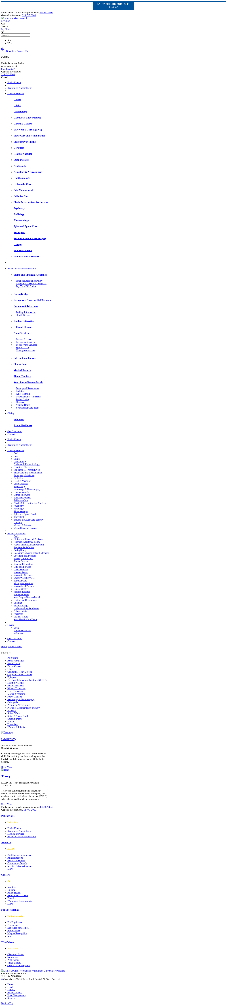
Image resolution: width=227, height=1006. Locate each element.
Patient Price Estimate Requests (31, 283)
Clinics (17, 458)
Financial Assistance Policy (29, 280)
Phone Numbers (21, 594)
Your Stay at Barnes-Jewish (27, 597)
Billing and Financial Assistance (29, 539)
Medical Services (15, 93)
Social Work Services (26, 344)
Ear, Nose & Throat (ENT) (27, 470)
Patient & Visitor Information (21, 268)
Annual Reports (15, 857)
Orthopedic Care (22, 494)
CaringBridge (20, 550)
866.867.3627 (46, 12)
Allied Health (14, 892)
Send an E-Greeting (23, 564)
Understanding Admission (28, 396)
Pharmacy (21, 402)
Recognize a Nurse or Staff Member (31, 553)
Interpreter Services (25, 342)
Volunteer (18, 633)
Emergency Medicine (24, 475)
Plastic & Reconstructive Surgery (30, 503)
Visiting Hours (23, 405)
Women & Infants (22, 525)
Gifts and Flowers (22, 566)
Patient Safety (22, 399)
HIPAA (11, 989)
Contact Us (22, 51)
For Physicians (14, 922)
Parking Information (26, 312)
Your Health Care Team (27, 407)
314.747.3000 (29, 15)
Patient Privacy (14, 992)
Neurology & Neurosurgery (27, 489)
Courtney (8, 739)
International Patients (24, 586)
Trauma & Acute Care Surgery (28, 519)
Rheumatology (21, 511)
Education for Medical (18, 927)
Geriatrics (18, 478)
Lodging (20, 391)
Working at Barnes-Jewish (20, 901)
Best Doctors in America (19, 855)
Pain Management (22, 497)
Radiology (19, 508)
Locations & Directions (25, 555)
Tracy (6, 776)
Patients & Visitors (16, 533)
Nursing (11, 890)
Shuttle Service (23, 315)
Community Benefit (17, 863)
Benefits (11, 898)
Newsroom (12, 957)
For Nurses (12, 925)
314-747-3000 (29, 809)
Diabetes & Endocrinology (27, 464)
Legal (10, 987)
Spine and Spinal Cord (25, 514)
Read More (6, 767)
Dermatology (20, 461)
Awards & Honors (16, 860)
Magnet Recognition (17, 933)
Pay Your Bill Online (26, 286)
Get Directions (8, 51)
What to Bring (23, 394)
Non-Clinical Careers (17, 895)
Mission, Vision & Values (19, 866)
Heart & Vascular (22, 481)
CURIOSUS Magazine (18, 965)
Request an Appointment (19, 88)
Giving (10, 413)
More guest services (25, 350)
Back (16, 453)
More (10, 869)
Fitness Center (20, 589)
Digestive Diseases (23, 467)
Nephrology (19, 486)
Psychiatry (19, 506)
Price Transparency (16, 995)
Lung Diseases (21, 483)
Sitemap (11, 998)
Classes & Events (15, 954)
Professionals (13, 930)
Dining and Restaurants (27, 388)
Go (2, 48)
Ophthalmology (21, 492)
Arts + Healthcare (22, 630)
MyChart (5, 29)
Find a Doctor (14, 82)
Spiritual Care (22, 347)
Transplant (19, 517)
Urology (18, 522)
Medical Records (22, 591)
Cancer (17, 456)
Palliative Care (21, 500)
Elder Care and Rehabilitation (28, 472)
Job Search (12, 887)
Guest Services (21, 569)
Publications (13, 960)
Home (4, 646)
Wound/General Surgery (25, 528)
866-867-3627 (46, 807)
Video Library (14, 962)
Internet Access (23, 339)
